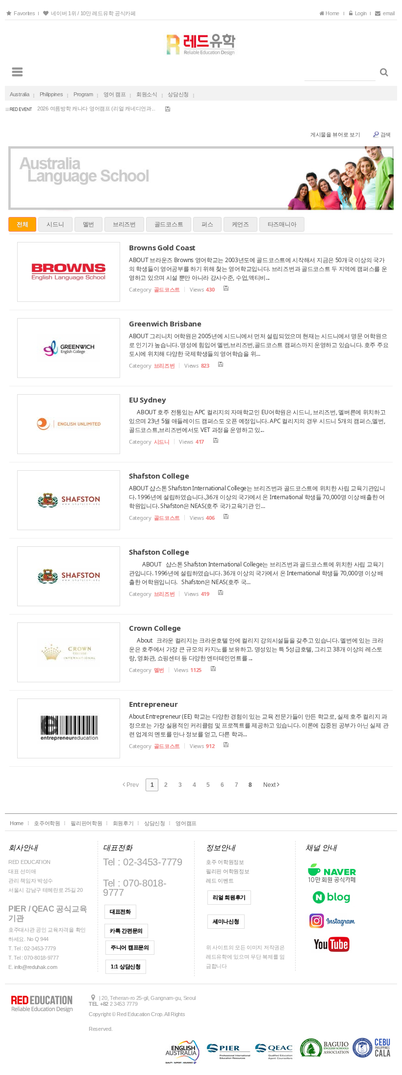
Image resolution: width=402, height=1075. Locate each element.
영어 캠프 (114, 94)
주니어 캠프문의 (130, 947)
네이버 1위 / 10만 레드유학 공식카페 (92, 13)
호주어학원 (47, 823)
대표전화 (120, 911)
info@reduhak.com (35, 967)
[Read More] (201, 272)
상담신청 (178, 94)
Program (83, 94)
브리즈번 (124, 224)
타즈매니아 (282, 224)
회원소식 (146, 94)
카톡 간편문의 (126, 931)
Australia (19, 94)
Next (270, 784)
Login (360, 13)
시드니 (55, 224)
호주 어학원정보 (225, 862)
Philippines (51, 94)
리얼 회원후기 (229, 897)
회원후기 (123, 823)
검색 (385, 134)
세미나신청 (226, 921)
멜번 (88, 224)
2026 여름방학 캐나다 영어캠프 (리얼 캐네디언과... (96, 107)
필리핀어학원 (86, 823)
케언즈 (240, 224)
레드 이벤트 (219, 881)
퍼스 (207, 224)
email (388, 13)
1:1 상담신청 (126, 966)
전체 (22, 224)
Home (333, 13)
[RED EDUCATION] (201, 41)
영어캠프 (186, 823)
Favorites (23, 13)
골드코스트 (168, 224)
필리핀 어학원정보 (227, 871)
